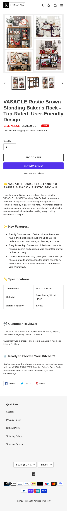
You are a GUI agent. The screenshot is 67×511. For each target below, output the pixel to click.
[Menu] (61, 5)
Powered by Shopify (42, 501)
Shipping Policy (14, 436)
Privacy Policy (13, 420)
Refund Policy (13, 428)
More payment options (34, 173)
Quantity (7, 141)
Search (10, 411)
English (45, 464)
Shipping (21, 130)
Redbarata (28, 501)
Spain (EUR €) (24, 464)
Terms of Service (15, 444)
